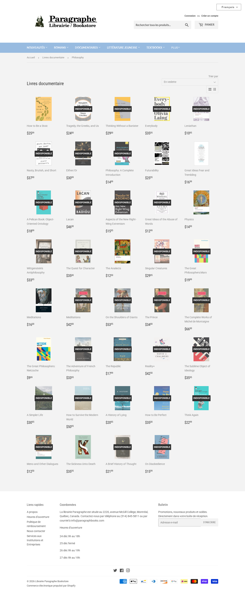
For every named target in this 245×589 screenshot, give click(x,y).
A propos (32, 511)
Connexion (190, 16)
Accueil (31, 57)
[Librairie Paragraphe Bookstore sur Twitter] (115, 571)
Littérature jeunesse (122, 47)
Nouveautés (36, 47)
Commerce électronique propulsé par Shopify (51, 585)
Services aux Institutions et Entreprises (35, 540)
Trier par (213, 76)
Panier (209, 24)
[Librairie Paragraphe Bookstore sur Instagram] (128, 571)
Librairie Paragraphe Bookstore (52, 581)
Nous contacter (36, 531)
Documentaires (86, 47)
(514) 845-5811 (130, 516)
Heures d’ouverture (38, 516)
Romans (60, 47)
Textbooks (154, 47)
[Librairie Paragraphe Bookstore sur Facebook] (122, 571)
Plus (174, 47)
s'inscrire (209, 522)
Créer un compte (209, 16)
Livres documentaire (53, 57)
